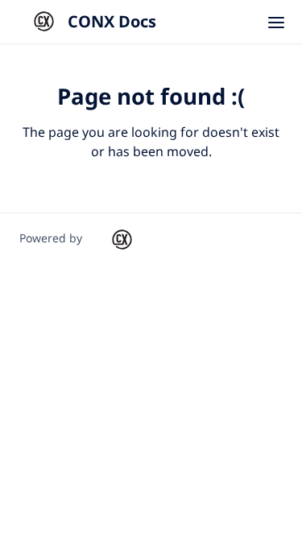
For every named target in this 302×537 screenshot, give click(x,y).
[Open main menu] (276, 21)
